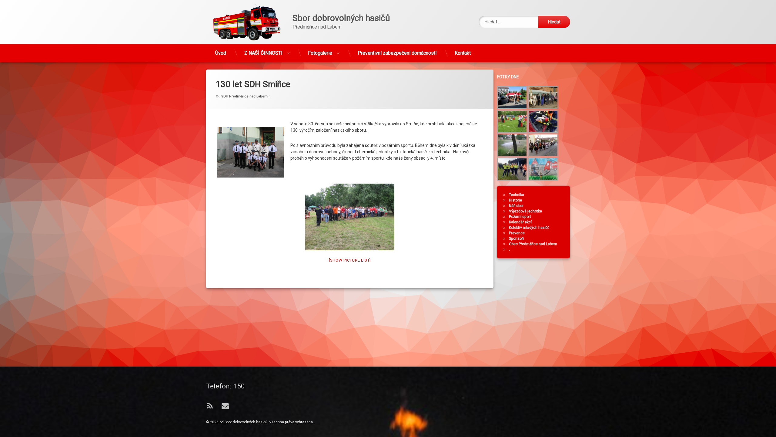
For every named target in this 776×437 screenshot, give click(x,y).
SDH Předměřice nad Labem (244, 96)
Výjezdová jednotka (525, 211)
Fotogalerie (320, 53)
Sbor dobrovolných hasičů (246, 422)
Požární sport (520, 217)
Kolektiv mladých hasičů (529, 227)
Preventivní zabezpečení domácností (397, 53)
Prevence (517, 233)
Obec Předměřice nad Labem (533, 244)
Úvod (220, 53)
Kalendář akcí (520, 222)
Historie (515, 200)
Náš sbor (516, 206)
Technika (516, 195)
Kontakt (463, 53)
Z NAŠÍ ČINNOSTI (263, 53)
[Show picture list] (350, 260)
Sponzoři (516, 238)
